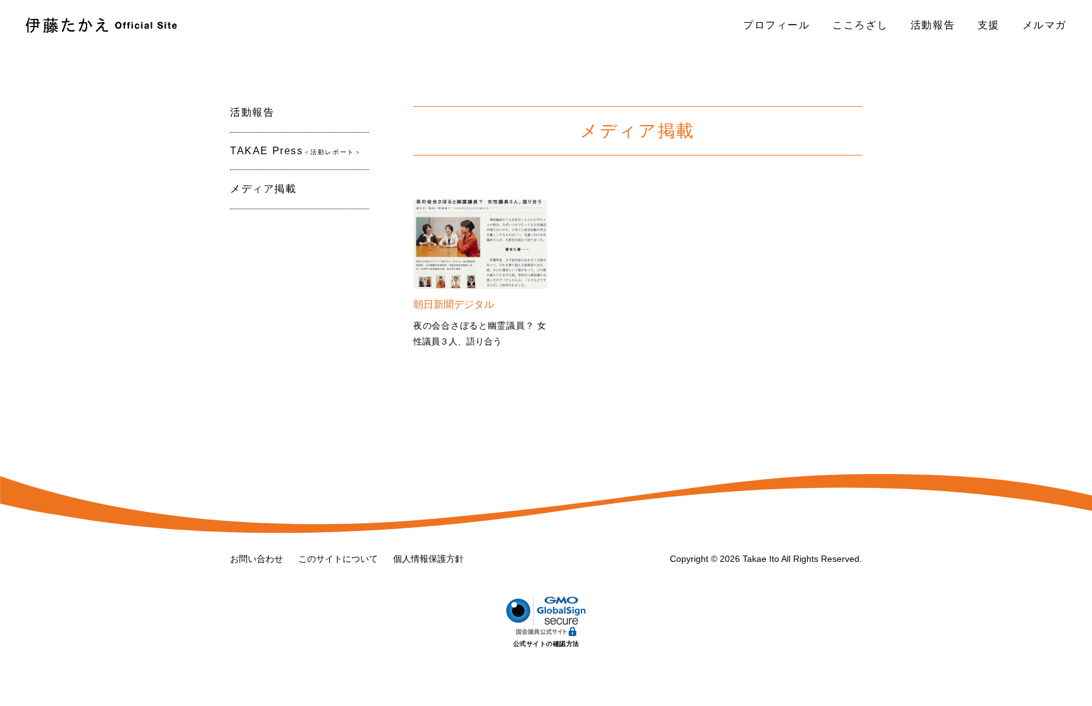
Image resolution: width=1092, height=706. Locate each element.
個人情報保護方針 (428, 559)
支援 (989, 25)
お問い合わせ (256, 559)
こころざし (860, 25)
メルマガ (1044, 25)
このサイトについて (338, 559)
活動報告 (933, 25)
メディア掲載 (263, 188)
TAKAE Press (295, 150)
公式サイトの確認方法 (546, 643)
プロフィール (776, 25)
